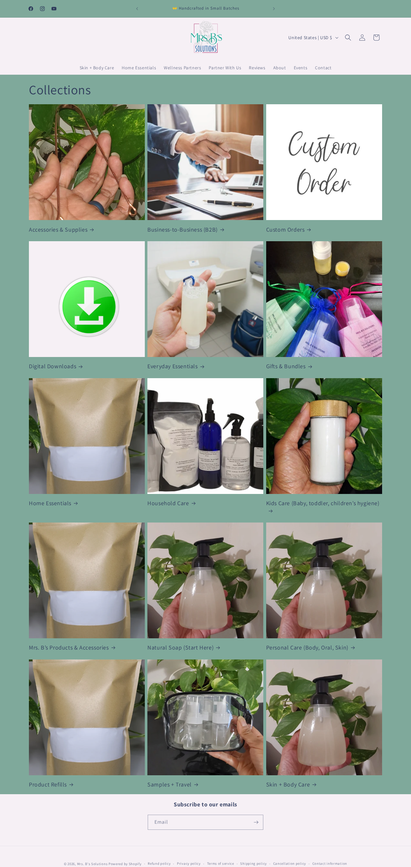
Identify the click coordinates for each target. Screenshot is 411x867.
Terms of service (220, 863)
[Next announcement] (274, 9)
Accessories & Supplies (58, 229)
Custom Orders (285, 229)
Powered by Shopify (125, 864)
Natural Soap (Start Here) (180, 647)
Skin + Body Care (288, 784)
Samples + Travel (169, 784)
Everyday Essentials (172, 366)
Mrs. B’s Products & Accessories (69, 647)
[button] (348, 37)
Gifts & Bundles (286, 366)
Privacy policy (189, 863)
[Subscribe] (256, 822)
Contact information (329, 863)
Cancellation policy (289, 863)
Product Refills (48, 784)
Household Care (168, 503)
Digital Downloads (52, 366)
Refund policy (159, 863)
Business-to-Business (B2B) (182, 229)
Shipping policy (253, 863)
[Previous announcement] (137, 9)
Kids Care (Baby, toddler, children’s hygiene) (323, 503)
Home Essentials (50, 503)
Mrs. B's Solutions (92, 864)
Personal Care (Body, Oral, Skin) (307, 647)
